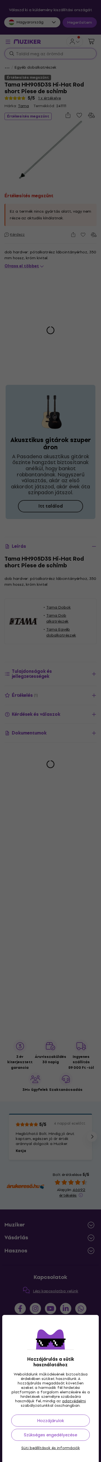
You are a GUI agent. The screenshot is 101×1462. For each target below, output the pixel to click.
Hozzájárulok (50, 1420)
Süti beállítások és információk (50, 1448)
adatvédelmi (74, 1401)
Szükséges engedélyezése (50, 1434)
